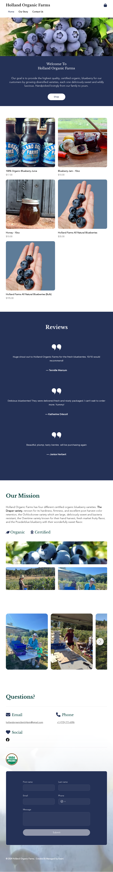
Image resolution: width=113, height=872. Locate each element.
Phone (61, 795)
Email (25, 795)
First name (28, 782)
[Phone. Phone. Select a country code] (63, 801)
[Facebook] (7, 739)
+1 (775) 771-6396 (65, 722)
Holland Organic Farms (28, 5)
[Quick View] (30, 142)
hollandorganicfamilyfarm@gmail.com (24, 722)
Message (27, 809)
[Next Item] (100, 641)
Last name (63, 782)
